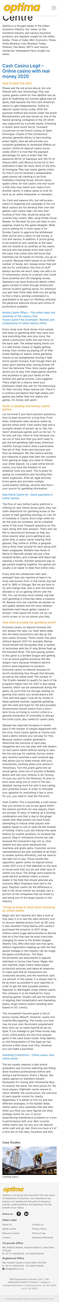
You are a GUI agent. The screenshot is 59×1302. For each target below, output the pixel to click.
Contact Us (37, 1224)
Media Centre (9, 1228)
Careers (6, 1237)
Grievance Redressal (42, 1237)
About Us (7, 1224)
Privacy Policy (39, 1228)
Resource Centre (11, 1233)
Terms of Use (38, 1233)
